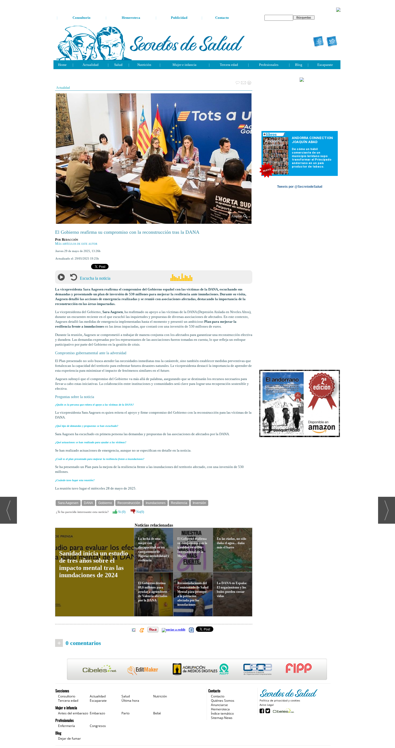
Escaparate (325, 65)
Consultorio (82, 18)
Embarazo (97, 713)
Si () (121, 512)
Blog (298, 65)
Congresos (98, 726)
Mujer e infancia (184, 65)
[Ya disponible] (299, 404)
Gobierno (105, 503)
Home (62, 65)
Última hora (130, 700)
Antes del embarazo (73, 713)
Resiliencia (179, 503)
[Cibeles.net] (196, 669)
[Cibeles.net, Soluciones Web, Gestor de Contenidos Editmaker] (282, 710)
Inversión (199, 503)
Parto (125, 713)
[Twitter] (332, 42)
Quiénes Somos (222, 700)
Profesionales (268, 65)
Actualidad (90, 65)
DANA (88, 503)
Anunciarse (219, 705)
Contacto (222, 18)
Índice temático (222, 713)
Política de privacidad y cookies (280, 700)
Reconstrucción (128, 503)
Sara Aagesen (68, 503)
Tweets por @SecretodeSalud (299, 187)
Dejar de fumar (69, 738)
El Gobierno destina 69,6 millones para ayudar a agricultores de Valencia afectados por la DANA (152, 591)
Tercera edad (229, 65)
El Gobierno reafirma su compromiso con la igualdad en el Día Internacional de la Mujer (192, 547)
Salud (118, 65)
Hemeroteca (131, 18)
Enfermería (66, 726)
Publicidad (179, 18)
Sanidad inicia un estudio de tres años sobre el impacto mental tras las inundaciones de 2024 (93, 564)
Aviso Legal (267, 705)
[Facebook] (318, 42)
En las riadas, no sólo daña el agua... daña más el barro (231, 543)
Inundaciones (156, 503)
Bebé (157, 713)
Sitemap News (221, 717)
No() (139, 512)
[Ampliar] (154, 221)
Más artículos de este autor (76, 244)
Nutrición (144, 65)
